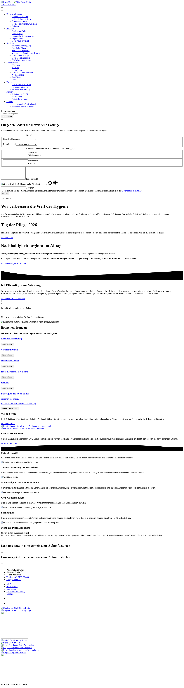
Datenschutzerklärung (131, 191)
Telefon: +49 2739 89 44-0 (17, 577)
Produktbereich (9, 144)
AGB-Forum (12, 586)
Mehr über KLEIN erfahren (13, 298)
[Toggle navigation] (2, 10)
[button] (14, 14)
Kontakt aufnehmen (9, 408)
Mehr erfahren (7, 237)
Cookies (9, 594)
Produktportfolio (8, 423)
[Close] (2, 119)
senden (5, 193)
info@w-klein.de (13, 579)
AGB (8, 584)
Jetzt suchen (7, 117)
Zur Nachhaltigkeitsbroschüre (13, 263)
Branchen (7, 139)
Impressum (11, 589)
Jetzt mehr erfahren (9, 443)
